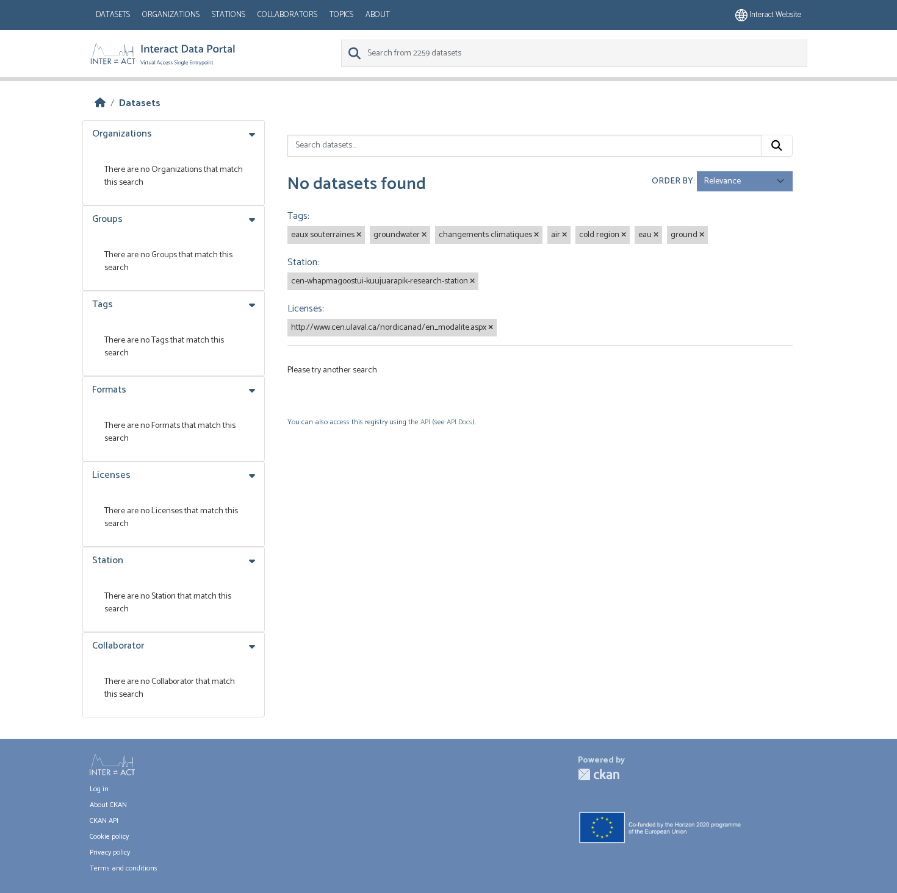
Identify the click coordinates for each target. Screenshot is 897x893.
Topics (341, 15)
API (425, 422)
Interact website (774, 15)
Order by (672, 181)
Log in (99, 789)
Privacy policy (110, 852)
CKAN (598, 774)
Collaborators (287, 15)
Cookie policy (109, 836)
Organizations (171, 15)
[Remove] (358, 235)
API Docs (459, 422)
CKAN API (104, 821)
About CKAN (108, 805)
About (378, 15)
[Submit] (777, 146)
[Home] (100, 103)
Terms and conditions (123, 868)
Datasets (113, 15)
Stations (228, 15)
